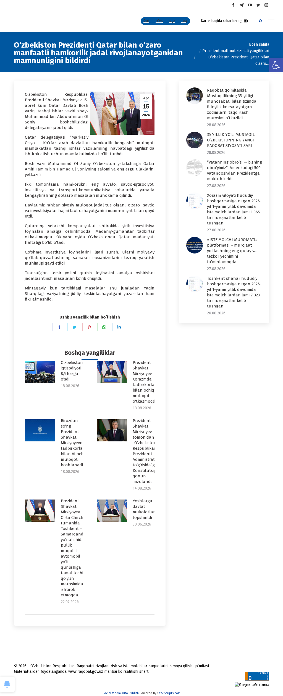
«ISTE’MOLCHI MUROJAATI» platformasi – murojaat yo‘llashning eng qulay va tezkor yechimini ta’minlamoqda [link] (232, 250)
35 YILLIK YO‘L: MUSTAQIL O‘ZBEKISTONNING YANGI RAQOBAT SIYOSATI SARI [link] (231, 140)
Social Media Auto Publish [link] (121, 693)
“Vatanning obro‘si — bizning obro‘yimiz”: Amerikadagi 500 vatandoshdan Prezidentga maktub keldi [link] (234, 170)
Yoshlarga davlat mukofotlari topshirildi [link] (144, 509)
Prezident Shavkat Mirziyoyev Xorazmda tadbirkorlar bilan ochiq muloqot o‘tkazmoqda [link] (145, 382)
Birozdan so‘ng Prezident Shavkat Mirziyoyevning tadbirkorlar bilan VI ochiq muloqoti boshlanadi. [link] (74, 442)
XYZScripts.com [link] (169, 693)
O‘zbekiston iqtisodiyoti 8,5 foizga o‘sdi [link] (72, 371)
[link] (276, 65)
